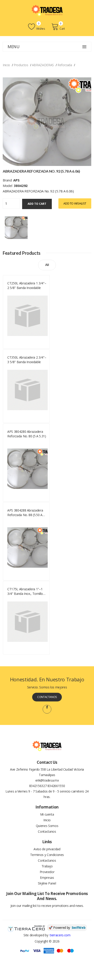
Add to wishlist (74, 203)
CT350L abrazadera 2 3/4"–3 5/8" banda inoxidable (26, 359)
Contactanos (47, 697)
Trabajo (47, 866)
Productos (21, 65)
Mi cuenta (47, 814)
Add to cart (37, 204)
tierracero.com (60, 935)
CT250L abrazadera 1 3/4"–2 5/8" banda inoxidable (26, 285)
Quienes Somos (47, 826)
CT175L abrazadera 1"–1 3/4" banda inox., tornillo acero (25, 591)
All (47, 265)
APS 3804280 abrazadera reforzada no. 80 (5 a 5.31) (26, 433)
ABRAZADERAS (43, 65)
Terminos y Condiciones (47, 855)
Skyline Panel (47, 883)
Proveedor (47, 872)
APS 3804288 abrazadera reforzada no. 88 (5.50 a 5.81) (25, 512)
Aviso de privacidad (47, 849)
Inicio (6, 65)
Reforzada (64, 65)
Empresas (47, 877)
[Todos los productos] (16, 227)
